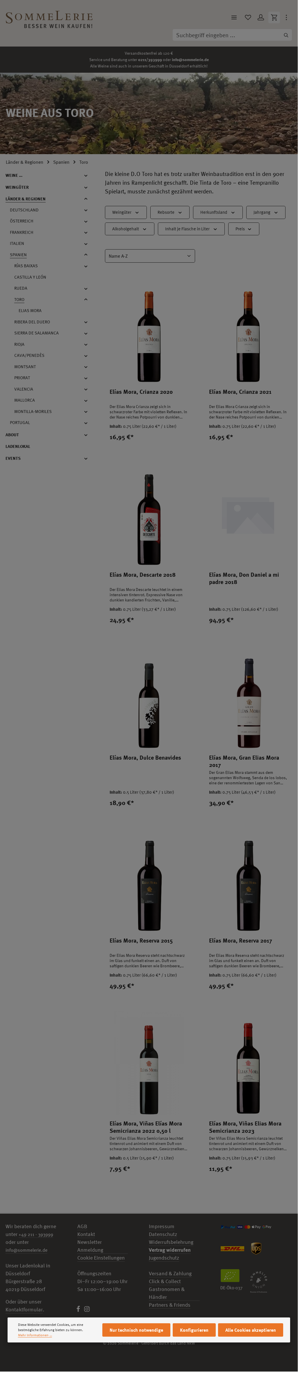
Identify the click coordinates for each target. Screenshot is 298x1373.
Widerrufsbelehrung (171, 1242)
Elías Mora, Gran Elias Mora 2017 (244, 761)
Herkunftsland (213, 212)
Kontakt (86, 1234)
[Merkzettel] (248, 17)
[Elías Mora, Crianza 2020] (149, 331)
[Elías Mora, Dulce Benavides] (149, 697)
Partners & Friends (169, 1305)
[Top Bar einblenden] (286, 17)
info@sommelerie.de (190, 59)
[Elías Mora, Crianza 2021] (248, 331)
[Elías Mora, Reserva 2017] (248, 880)
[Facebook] (79, 1310)
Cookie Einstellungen (101, 1258)
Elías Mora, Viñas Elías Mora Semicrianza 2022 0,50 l (146, 1127)
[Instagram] (87, 1310)
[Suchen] (286, 35)
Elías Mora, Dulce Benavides (145, 757)
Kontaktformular (24, 1309)
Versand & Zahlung (170, 1273)
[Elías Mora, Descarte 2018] (149, 514)
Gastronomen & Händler (167, 1293)
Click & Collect (165, 1281)
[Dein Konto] (261, 17)
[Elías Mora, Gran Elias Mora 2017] (248, 697)
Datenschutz (163, 1234)
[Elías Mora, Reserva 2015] (149, 880)
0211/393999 (150, 59)
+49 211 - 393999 (36, 1234)
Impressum (161, 1226)
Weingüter (121, 212)
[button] (88, 175)
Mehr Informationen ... (35, 1335)
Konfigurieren (194, 1330)
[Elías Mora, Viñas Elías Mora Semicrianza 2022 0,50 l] (149, 1063)
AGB (82, 1226)
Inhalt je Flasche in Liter (187, 228)
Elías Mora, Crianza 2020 (141, 391)
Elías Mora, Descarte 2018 (143, 574)
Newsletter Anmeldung (90, 1246)
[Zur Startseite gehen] (49, 17)
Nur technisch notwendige (136, 1330)
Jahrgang (262, 212)
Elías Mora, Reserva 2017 (240, 940)
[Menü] (234, 17)
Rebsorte (166, 212)
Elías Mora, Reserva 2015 (141, 940)
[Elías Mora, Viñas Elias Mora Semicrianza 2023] (248, 1063)
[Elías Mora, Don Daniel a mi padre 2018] (248, 514)
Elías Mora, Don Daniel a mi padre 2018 (244, 578)
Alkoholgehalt (125, 228)
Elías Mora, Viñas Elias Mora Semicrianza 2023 (245, 1127)
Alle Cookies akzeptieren (250, 1330)
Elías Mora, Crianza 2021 (240, 391)
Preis (240, 228)
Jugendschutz (164, 1258)
